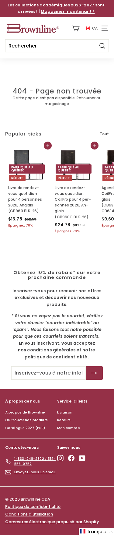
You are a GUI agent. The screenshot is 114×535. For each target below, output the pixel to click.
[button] (96, 531)
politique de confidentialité (56, 357)
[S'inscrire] (94, 373)
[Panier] (75, 28)
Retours (64, 419)
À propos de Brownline (25, 412)
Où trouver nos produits (26, 419)
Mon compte (68, 427)
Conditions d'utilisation (29, 514)
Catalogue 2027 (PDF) (25, 427)
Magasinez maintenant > (68, 11)
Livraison (65, 412)
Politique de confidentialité (32, 506)
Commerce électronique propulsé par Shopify (52, 522)
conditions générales (52, 350)
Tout (104, 133)
